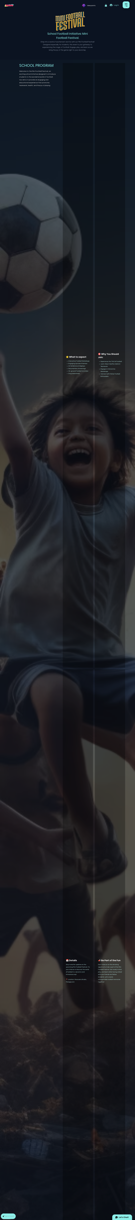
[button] (106, 5)
